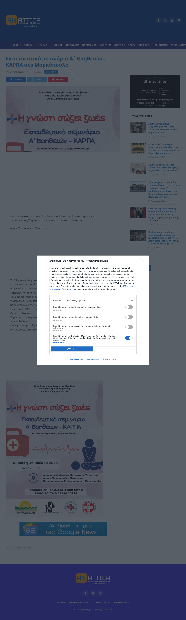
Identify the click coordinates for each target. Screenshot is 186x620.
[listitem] (93, 300)
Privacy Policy (109, 359)
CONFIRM (72, 349)
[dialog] (93, 310)
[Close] (143, 261)
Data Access (93, 359)
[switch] (129, 307)
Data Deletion (76, 359)
